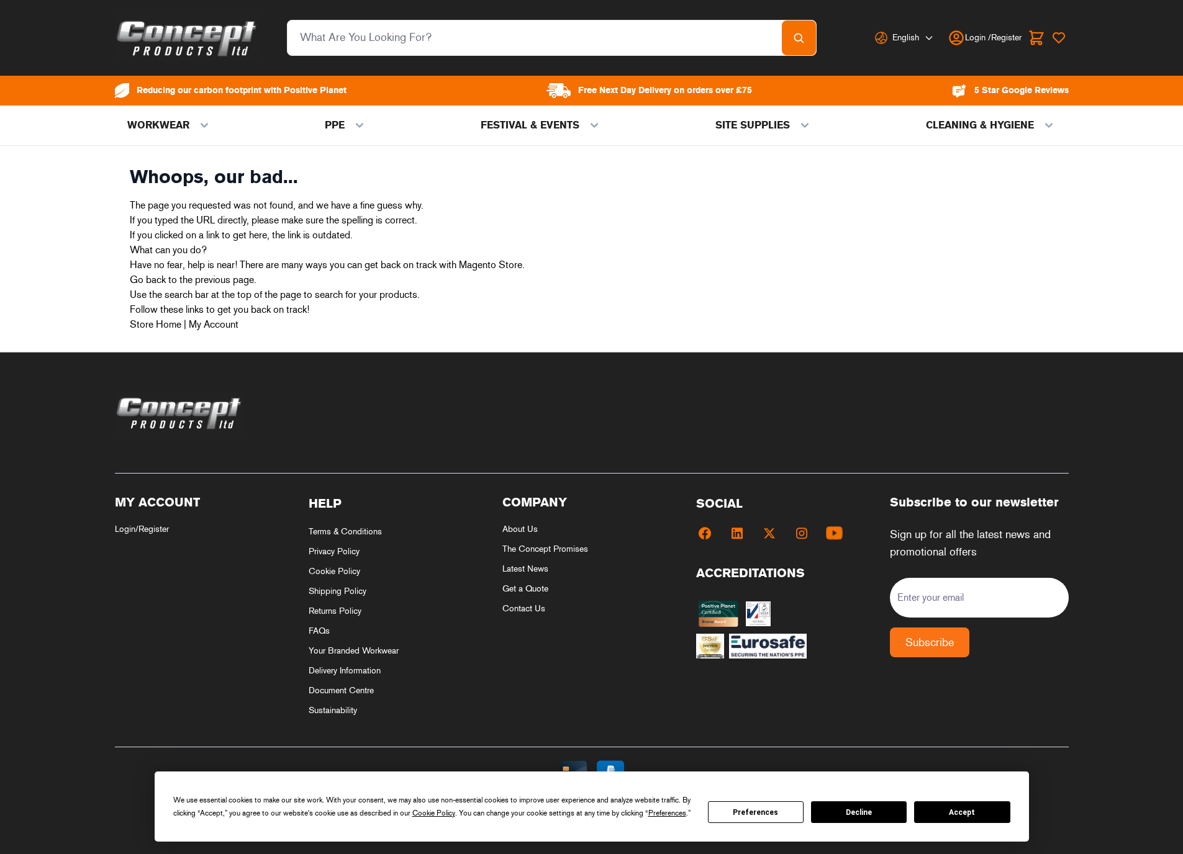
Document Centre (341, 690)
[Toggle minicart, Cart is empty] (1036, 38)
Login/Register (142, 529)
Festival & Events (530, 125)
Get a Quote (525, 588)
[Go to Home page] (187, 38)
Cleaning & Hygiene (980, 125)
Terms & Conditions (345, 531)
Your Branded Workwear (354, 650)
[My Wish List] (1059, 38)
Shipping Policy (337, 591)
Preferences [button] (667, 813)
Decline (859, 812)
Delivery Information (345, 670)
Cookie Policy (334, 571)
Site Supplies (752, 125)
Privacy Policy (334, 551)
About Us (520, 529)
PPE (335, 125)
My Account (213, 324)
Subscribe (929, 642)
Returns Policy (335, 611)
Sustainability (333, 710)
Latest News (525, 569)
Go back (148, 279)
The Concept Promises (545, 549)
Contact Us (523, 608)
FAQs (319, 631)
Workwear (158, 125)
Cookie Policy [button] (433, 813)
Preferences (755, 812)
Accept (962, 812)
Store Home (155, 324)
